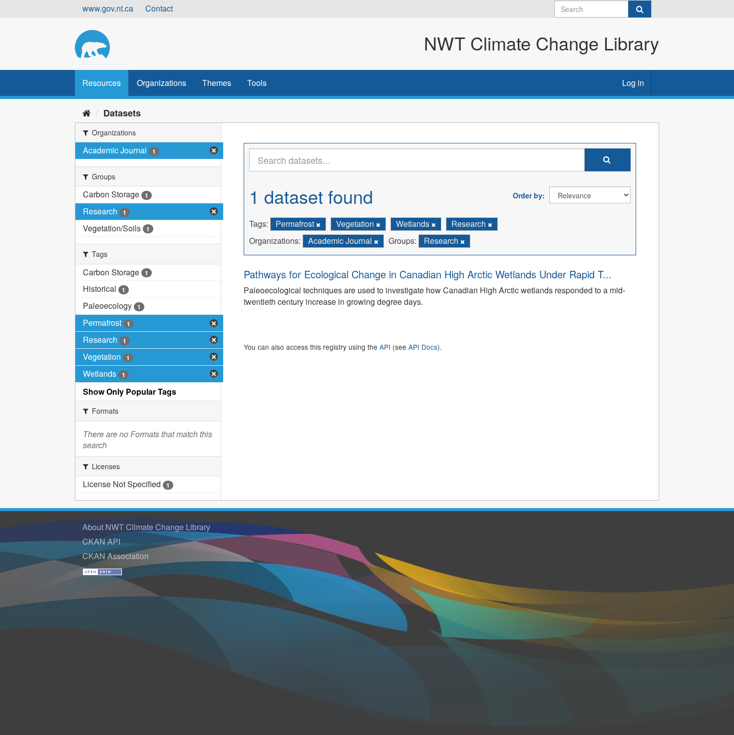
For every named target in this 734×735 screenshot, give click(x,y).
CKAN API (101, 541)
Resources (101, 82)
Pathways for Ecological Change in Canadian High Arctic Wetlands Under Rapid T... (428, 274)
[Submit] (639, 8)
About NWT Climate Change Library (146, 527)
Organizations (161, 82)
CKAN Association (115, 556)
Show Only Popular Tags (129, 391)
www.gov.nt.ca (107, 8)
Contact (159, 8)
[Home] (86, 112)
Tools (257, 82)
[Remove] (318, 224)
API (384, 347)
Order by (527, 195)
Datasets (122, 112)
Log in (633, 82)
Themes (216, 82)
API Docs (422, 347)
